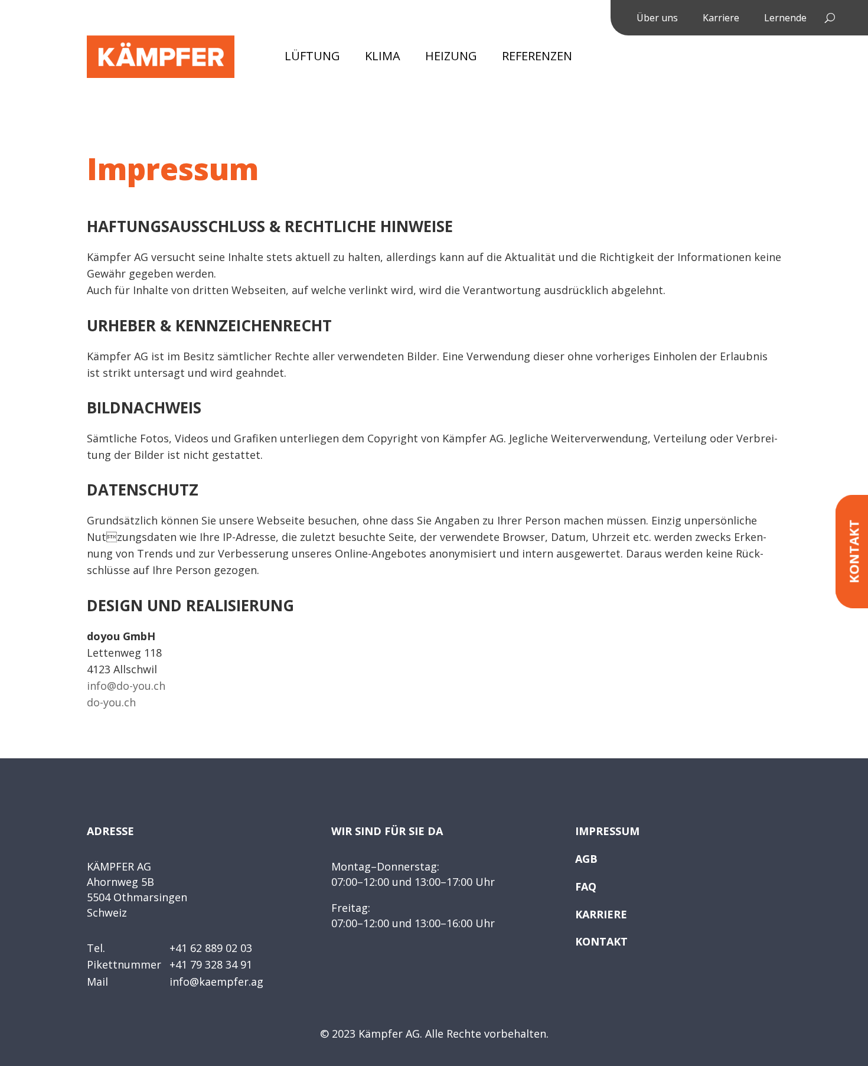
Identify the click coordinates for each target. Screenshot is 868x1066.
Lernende (785, 19)
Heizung (451, 58)
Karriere (721, 19)
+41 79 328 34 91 (210, 964)
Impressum (607, 831)
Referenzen (537, 58)
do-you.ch (111, 702)
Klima (382, 58)
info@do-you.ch (126, 686)
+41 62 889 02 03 (210, 948)
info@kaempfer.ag (216, 981)
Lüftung (312, 58)
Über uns (657, 19)
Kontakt (601, 941)
